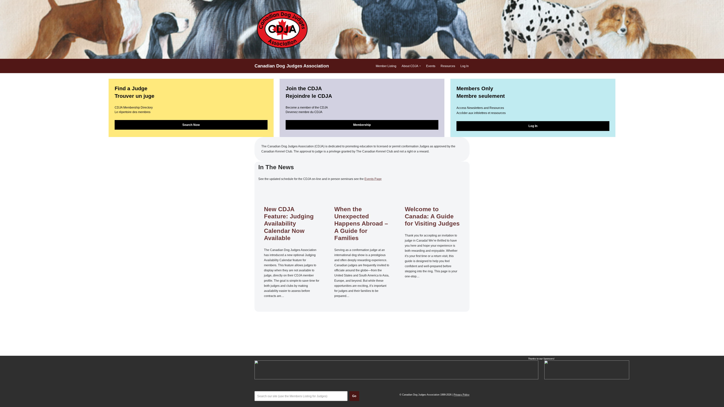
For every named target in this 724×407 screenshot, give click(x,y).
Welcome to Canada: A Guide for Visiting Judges (432, 216)
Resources (448, 66)
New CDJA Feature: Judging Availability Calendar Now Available (289, 224)
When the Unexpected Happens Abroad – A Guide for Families (361, 224)
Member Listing (386, 66)
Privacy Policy (461, 394)
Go (354, 396)
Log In (464, 66)
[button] (420, 66)
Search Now (191, 124)
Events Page (373, 179)
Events (430, 66)
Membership (362, 124)
